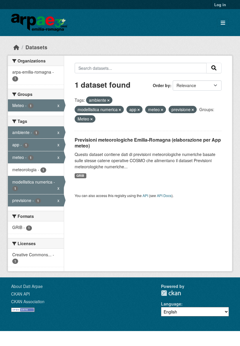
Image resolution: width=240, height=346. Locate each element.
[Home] (16, 47)
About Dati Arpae (27, 286)
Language (171, 304)
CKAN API (20, 294)
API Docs (164, 195)
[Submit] (214, 68)
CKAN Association (27, 301)
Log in (220, 4)
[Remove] (108, 100)
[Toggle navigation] (223, 22)
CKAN (171, 293)
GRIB (80, 175)
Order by (161, 85)
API (145, 195)
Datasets (36, 47)
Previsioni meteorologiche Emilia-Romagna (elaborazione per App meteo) (148, 142)
